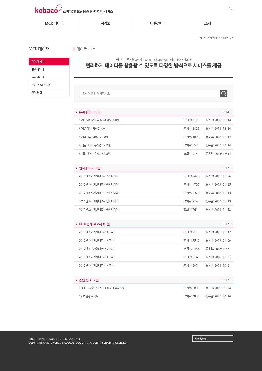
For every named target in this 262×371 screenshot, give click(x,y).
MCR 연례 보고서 (41, 85)
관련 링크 (37, 92)
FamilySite (200, 338)
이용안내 (156, 23)
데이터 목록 (38, 61)
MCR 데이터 (54, 23)
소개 (207, 23)
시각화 (106, 23)
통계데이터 (38, 69)
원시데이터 (38, 77)
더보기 (228, 111)
